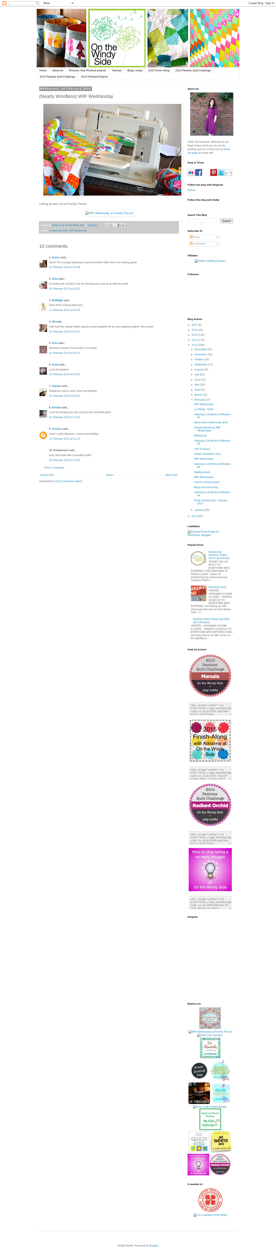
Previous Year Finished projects (87, 70)
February (200, 399)
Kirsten (56, 407)
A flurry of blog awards (207, 482)
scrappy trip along (58, 230)
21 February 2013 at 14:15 (64, 438)
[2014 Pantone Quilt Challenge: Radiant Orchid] (220, 1174)
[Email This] (107, 225)
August (198, 369)
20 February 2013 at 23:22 (64, 288)
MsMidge (57, 300)
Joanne (56, 385)
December (200, 349)
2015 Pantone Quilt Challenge (57, 76)
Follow (191, 190)
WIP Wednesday (78, 230)
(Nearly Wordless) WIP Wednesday (207, 429)
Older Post (171, 475)
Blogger (153, 1245)
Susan (56, 257)
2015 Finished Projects (94, 76)
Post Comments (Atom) (68, 481)
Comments (199, 243)
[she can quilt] (210, 1028)
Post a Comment (54, 467)
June (197, 379)
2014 (194, 340)
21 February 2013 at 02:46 (64, 374)
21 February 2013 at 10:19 (64, 417)
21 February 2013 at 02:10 (64, 331)
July (197, 374)
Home (43, 70)
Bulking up (200, 435)
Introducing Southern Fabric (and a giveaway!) (219, 555)
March (198, 394)
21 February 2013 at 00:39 (64, 310)
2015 (194, 334)
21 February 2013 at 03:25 (64, 395)
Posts (196, 237)
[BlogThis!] (111, 225)
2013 (194, 345)
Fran (54, 343)
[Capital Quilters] (210, 1211)
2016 (194, 329)
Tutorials (117, 70)
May (197, 384)
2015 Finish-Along (159, 70)
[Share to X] (115, 225)
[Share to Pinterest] (123, 225)
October (199, 359)
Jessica (56, 428)
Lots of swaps (202, 448)
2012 (194, 516)
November (200, 354)
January (199, 509)
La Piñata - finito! (204, 409)
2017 (194, 324)
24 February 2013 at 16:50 (64, 460)
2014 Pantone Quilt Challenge (193, 70)
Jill (53, 321)
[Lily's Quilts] (199, 1080)
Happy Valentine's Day (207, 453)
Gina (54, 278)
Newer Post (47, 475)
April (197, 389)
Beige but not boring (206, 487)
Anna (55, 364)
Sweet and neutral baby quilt (210, 422)
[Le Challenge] (199, 1103)
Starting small (202, 472)
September (201, 364)
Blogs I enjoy (135, 70)
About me (57, 70)
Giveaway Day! (217, 587)
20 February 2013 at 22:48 (64, 267)
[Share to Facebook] (119, 225)
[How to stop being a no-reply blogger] (198, 1174)
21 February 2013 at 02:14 (64, 352)
